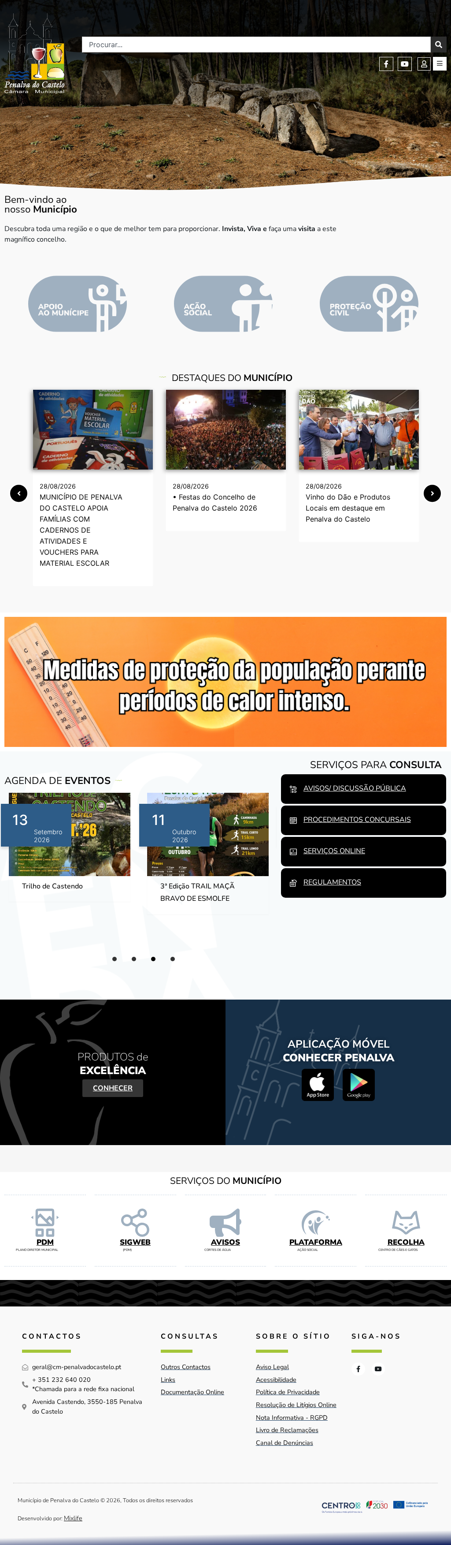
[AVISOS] (225, 1223)
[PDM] (45, 1223)
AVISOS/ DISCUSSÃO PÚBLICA (354, 788)
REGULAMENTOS (332, 882)
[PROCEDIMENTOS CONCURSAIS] (293, 820)
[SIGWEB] (135, 1223)
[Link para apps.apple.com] (318, 1085)
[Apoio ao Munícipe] (77, 304)
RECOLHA (406, 1242)
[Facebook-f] (386, 64)
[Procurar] (439, 44)
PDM (45, 1242)
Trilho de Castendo (52, 886)
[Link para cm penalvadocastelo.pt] (93, 430)
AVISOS (225, 1242)
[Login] (424, 63)
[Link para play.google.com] (359, 1085)
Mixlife (73, 1518)
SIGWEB (135, 1242)
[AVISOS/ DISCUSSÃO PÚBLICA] (293, 789)
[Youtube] (405, 64)
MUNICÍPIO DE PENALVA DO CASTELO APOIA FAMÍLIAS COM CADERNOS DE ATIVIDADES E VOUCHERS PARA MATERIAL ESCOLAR (81, 530)
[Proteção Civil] (369, 304)
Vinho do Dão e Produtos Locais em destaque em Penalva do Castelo (348, 508)
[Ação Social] (223, 304)
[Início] (34, 53)
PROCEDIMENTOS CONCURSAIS (357, 820)
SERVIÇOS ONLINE (334, 851)
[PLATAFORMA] (316, 1223)
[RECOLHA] (406, 1223)
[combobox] (256, 44)
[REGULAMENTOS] (293, 883)
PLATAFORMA (315, 1242)
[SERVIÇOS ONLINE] (293, 851)
